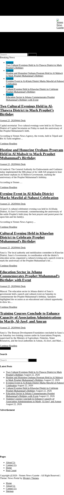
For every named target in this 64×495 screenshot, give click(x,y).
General (9, 33)
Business (10, 36)
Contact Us (11, 11)
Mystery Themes (31, 478)
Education (10, 41)
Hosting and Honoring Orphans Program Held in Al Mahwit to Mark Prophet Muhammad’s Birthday (34, 74)
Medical (10, 38)
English (15, 46)
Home (9, 6)
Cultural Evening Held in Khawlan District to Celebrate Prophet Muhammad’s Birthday (32, 90)
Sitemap (10, 14)
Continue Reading (8, 143)
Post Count (11, 470)
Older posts (5, 348)
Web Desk (21, 120)
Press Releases (13, 44)
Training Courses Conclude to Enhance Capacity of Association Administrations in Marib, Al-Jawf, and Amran (30, 317)
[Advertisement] (22, 433)
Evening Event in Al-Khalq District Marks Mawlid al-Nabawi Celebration (29, 196)
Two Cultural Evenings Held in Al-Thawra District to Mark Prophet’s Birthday (27, 110)
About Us (10, 9)
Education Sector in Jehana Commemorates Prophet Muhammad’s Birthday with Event (30, 98)
